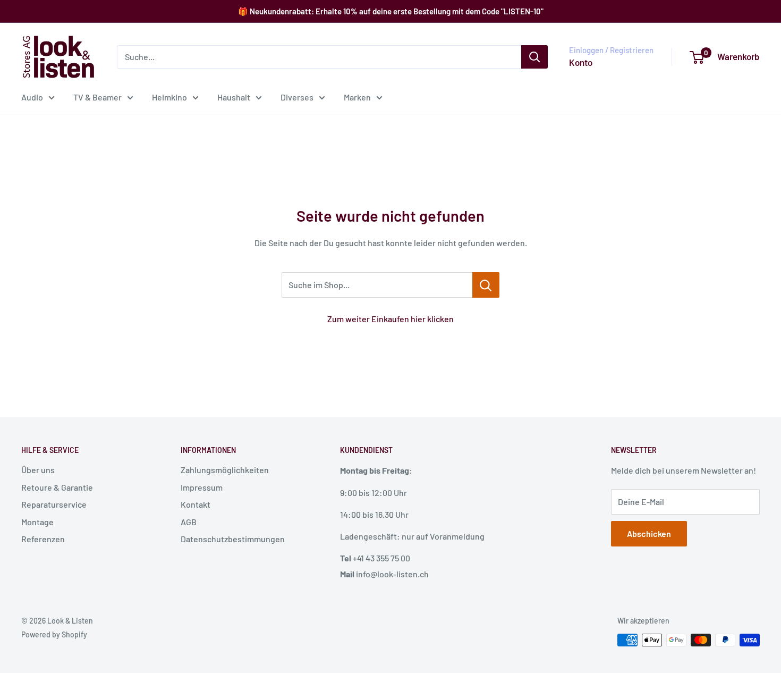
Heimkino (169, 97)
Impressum (202, 487)
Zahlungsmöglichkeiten (225, 470)
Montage (37, 522)
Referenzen (43, 539)
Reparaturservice (54, 504)
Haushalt (233, 97)
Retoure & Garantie (57, 487)
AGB (189, 522)
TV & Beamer (97, 97)
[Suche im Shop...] (485, 285)
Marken (357, 97)
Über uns (38, 470)
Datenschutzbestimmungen (233, 539)
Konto (580, 62)
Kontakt (195, 504)
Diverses (297, 97)
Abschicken (649, 533)
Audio (32, 97)
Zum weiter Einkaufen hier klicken (390, 319)
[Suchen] (534, 57)
